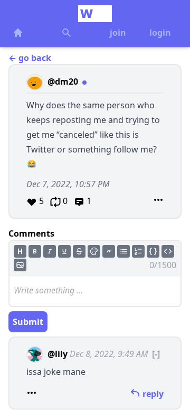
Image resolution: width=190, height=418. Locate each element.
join (118, 32)
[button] (95, 141)
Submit (28, 322)
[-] (156, 354)
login (160, 32)
